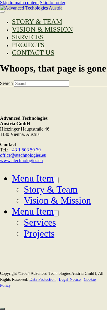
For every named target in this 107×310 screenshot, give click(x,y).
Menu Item (33, 178)
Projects (28, 45)
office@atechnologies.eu (23, 155)
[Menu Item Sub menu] (56, 180)
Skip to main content (19, 2)
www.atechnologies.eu (21, 160)
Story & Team (37, 21)
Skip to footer (52, 2)
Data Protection (42, 279)
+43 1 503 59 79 (25, 149)
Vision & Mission (42, 29)
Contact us (33, 52)
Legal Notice (70, 279)
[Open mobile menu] (2, 12)
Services (28, 37)
